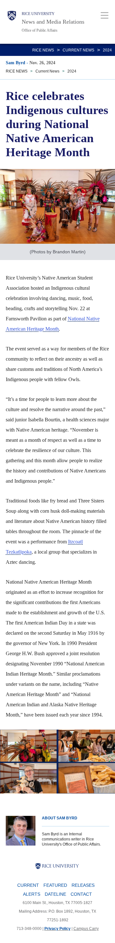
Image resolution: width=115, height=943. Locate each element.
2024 (107, 50)
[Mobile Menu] (105, 15)
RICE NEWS (43, 50)
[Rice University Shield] (11, 22)
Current (28, 885)
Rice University (38, 14)
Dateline (55, 894)
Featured (55, 885)
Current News (78, 50)
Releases (83, 885)
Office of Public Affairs (39, 30)
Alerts (31, 894)
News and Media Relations (53, 22)
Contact (81, 894)
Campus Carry (86, 928)
